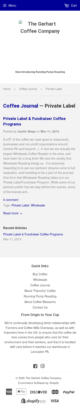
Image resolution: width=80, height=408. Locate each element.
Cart (73, 5)
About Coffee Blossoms (40, 302)
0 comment (10, 200)
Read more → (12, 213)
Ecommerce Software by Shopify (38, 383)
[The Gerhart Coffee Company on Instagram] (43, 366)
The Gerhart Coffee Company (43, 378)
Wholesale (38, 205)
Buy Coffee (40, 274)
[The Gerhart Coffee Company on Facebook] (35, 366)
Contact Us (40, 307)
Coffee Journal (28, 89)
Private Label (20, 205)
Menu (12, 5)
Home (6, 89)
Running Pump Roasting (40, 296)
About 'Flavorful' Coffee (40, 290)
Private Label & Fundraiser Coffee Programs (33, 234)
